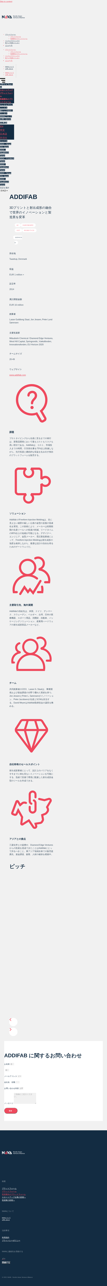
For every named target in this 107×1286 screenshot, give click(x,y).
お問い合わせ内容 (11, 1088)
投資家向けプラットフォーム (18, 38)
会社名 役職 (10, 1082)
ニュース (9, 45)
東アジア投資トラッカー (12, 43)
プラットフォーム (10, 34)
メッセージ (9, 1103)
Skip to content (6, 1)
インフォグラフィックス (12, 40)
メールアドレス (10, 1076)
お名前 (7, 1064)
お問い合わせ (9, 68)
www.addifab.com (17, 375)
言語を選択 (4, 188)
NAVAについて (9, 66)
